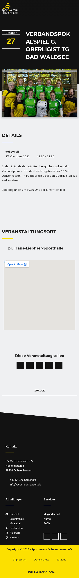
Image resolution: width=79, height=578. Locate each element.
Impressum (19, 559)
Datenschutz (41, 559)
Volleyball (12, 151)
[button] (34, 8)
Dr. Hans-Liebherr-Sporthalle (35, 248)
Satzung (61, 559)
